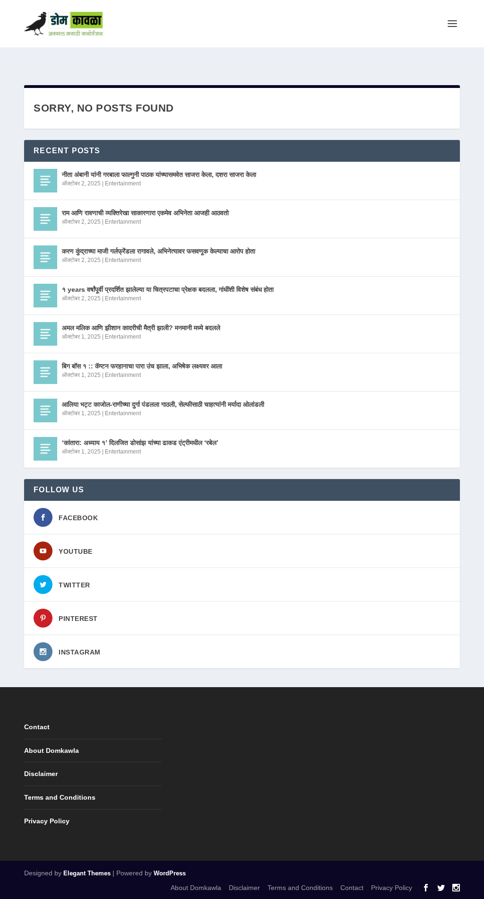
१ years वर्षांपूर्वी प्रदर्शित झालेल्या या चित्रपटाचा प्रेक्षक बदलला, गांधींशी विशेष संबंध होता (168, 289)
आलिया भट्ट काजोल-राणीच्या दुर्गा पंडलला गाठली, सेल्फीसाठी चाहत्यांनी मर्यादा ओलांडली (163, 404)
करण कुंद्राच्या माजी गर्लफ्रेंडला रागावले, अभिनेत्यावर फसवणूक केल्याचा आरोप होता (158, 251)
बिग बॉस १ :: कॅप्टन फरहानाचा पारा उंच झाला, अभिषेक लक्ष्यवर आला (142, 366)
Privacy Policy (46, 821)
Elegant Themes (87, 873)
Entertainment (123, 183)
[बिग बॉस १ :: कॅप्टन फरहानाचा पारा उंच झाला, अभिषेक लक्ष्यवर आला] (45, 372)
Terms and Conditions (59, 797)
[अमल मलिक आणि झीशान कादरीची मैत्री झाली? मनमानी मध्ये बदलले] (45, 334)
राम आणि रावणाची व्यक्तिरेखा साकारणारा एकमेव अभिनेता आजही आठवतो (145, 213)
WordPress (170, 873)
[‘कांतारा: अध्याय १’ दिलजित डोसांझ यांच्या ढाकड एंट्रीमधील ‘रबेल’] (45, 449)
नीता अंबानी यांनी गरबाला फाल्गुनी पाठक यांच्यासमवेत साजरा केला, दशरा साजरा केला (159, 174)
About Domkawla (51, 750)
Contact (37, 727)
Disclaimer (41, 773)
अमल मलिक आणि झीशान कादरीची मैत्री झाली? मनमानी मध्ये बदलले (141, 328)
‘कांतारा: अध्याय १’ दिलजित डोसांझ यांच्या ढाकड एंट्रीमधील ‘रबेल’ (140, 442)
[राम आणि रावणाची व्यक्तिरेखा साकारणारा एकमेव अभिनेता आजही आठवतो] (45, 219)
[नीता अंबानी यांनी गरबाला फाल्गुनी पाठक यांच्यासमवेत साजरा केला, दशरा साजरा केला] (45, 180)
